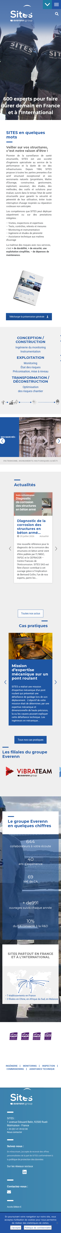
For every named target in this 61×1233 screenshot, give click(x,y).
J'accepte (15, 1227)
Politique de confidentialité (38, 1227)
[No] (57, 1222)
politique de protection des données (26, 1159)
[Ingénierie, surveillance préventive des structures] (19, 13)
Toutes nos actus (30, 613)
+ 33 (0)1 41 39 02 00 (17, 1129)
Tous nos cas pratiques (30, 739)
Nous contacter (14, 1132)
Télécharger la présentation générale (26, 316)
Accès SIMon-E (14, 1207)
